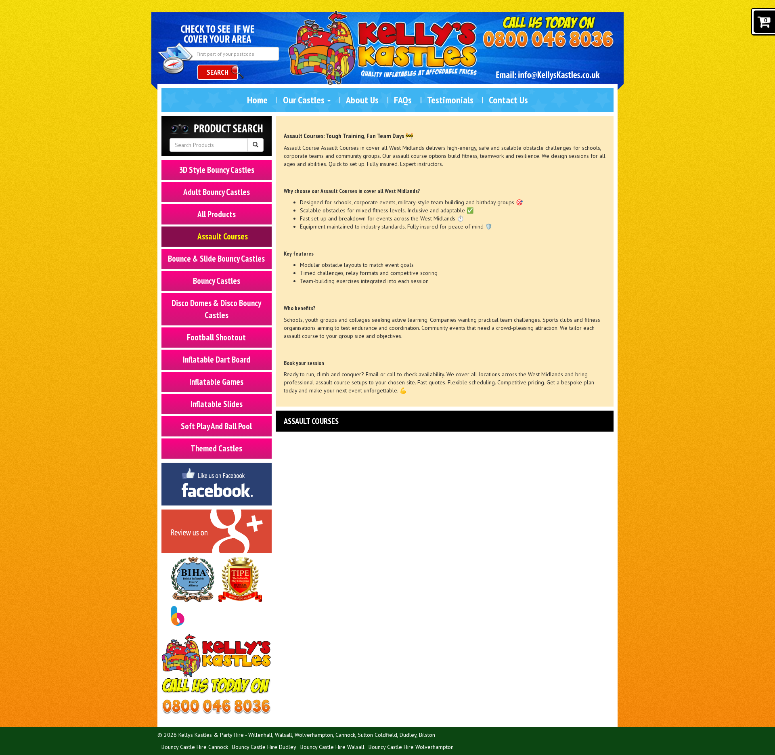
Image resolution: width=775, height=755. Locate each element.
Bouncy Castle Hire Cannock (194, 747)
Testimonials (450, 100)
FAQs (403, 100)
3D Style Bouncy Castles (216, 169)
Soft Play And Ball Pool (216, 426)
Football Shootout (216, 337)
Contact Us (508, 100)
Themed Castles (216, 448)
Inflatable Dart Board (216, 359)
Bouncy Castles (216, 280)
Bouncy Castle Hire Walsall (332, 747)
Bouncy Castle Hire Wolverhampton (411, 747)
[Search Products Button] (255, 145)
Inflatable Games (216, 381)
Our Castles (305, 100)
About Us (362, 100)
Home (257, 100)
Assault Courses (222, 236)
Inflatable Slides (217, 403)
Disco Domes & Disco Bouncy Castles (216, 309)
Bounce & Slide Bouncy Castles (216, 258)
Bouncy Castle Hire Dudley (264, 747)
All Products (216, 214)
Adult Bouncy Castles (216, 192)
